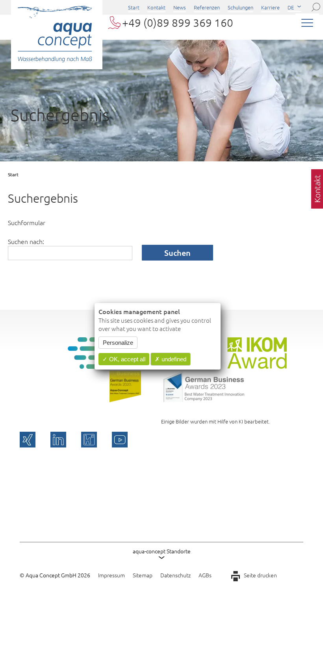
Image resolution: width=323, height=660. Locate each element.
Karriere (270, 7)
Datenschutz (175, 575)
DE (291, 7)
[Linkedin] (58, 439)
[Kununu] (89, 439)
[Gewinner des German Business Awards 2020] (125, 399)
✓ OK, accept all (123, 359)
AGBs (205, 575)
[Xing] (27, 439)
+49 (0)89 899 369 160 (177, 22)
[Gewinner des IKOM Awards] (257, 366)
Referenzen (207, 7)
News (179, 7)
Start (133, 7)
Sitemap (142, 575)
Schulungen (240, 7)
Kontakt (156, 7)
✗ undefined (170, 359)
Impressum (111, 575)
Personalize (118, 342)
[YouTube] (120, 439)
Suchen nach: (26, 241)
